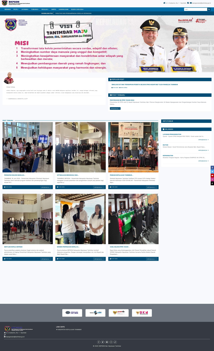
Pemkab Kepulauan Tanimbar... (121, 175)
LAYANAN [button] (24, 9)
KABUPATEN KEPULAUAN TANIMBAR (69, 329)
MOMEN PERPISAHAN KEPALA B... (68, 247)
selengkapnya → (115, 108)
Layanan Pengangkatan (172, 134)
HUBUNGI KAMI (63, 9)
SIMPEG (53, 9)
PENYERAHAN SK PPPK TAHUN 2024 (122, 100)
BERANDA (8, 9)
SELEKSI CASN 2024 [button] (77, 9)
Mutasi (165, 145)
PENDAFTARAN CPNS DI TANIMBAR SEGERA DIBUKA (129, 84)
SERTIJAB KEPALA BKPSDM (13, 247)
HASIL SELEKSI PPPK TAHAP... (119, 247)
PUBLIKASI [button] (34, 9)
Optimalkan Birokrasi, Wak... (68, 175)
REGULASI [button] (45, 9)
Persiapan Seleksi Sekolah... (14, 175)
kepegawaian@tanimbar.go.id (15, 337)
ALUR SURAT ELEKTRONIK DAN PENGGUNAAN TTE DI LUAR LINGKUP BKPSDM (81, 13)
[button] (16, 43)
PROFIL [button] (15, 9)
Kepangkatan (168, 155)
